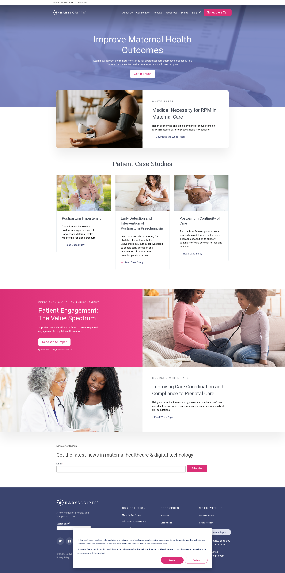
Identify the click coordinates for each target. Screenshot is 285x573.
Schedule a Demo (206, 515)
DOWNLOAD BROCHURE (63, 2)
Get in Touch (142, 74)
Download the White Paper (170, 136)
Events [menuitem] (184, 12)
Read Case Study (75, 244)
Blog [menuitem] (194, 12)
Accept (172, 560)
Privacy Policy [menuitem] (63, 557)
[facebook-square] (69, 541)
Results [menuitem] (158, 12)
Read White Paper (54, 342)
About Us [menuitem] (127, 12)
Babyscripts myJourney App (134, 521)
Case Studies (166, 523)
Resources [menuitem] (171, 12)
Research (165, 515)
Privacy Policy (160, 543)
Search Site (62, 523)
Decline (196, 560)
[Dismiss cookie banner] (206, 534)
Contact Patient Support (215, 532)
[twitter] (60, 541)
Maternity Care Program (132, 515)
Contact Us (82, 2)
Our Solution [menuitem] (143, 12)
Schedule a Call (217, 12)
